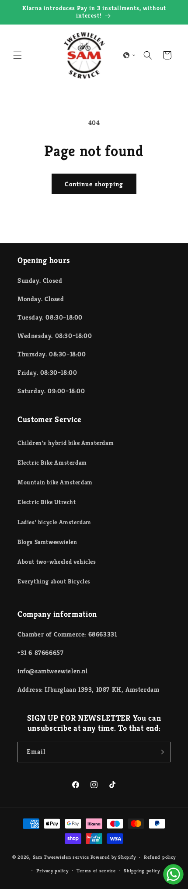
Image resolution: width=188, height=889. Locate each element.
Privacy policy (52, 871)
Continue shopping (94, 184)
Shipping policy (142, 871)
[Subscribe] (160, 752)
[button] (17, 55)
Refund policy (160, 857)
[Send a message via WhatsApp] (173, 874)
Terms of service (96, 871)
